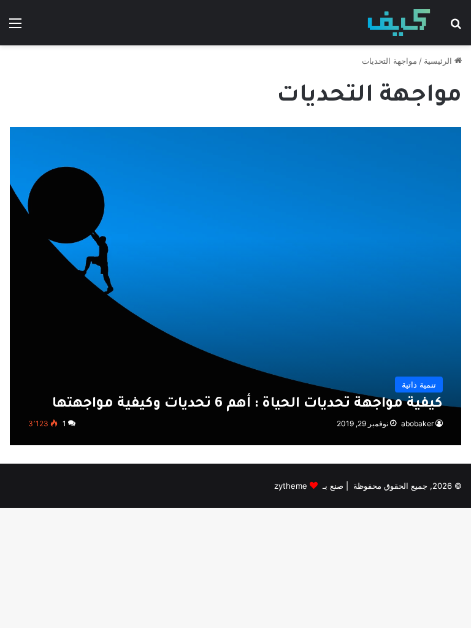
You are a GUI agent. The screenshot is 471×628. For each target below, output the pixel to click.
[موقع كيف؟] (399, 23)
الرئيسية (439, 61)
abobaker (417, 423)
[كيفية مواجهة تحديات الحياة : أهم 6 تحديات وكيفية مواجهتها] (236, 286)
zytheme (290, 486)
